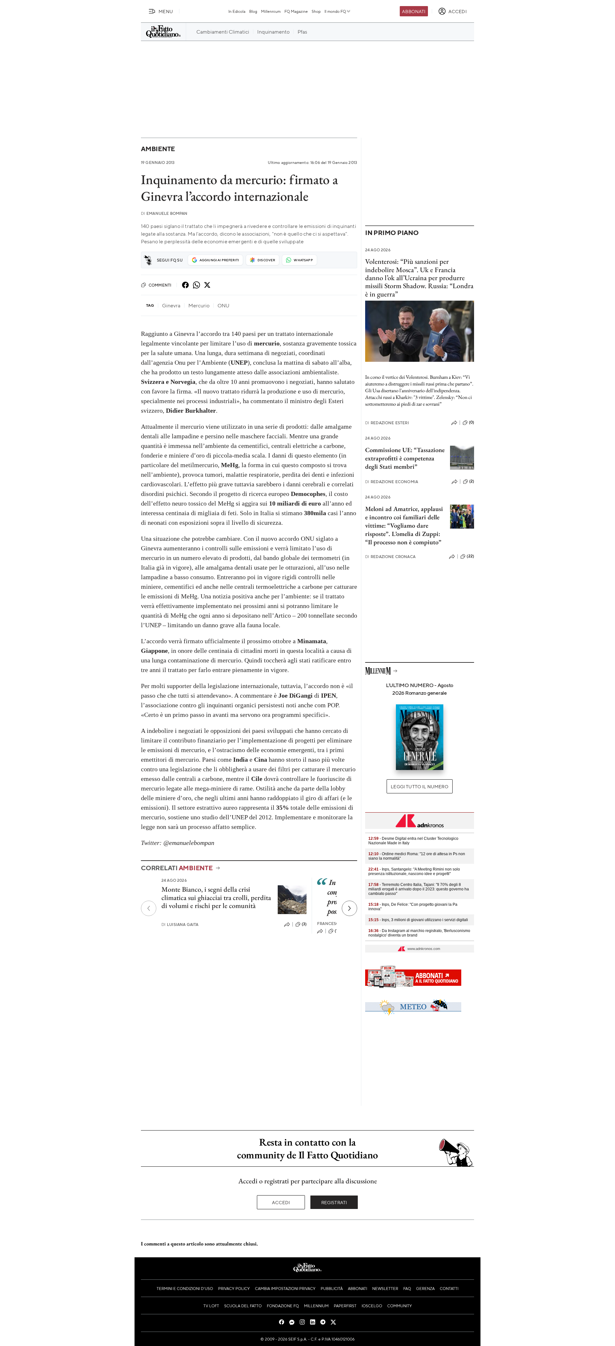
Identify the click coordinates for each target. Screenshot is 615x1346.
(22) (470, 556)
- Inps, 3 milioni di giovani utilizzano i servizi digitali (418, 920)
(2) (471, 481)
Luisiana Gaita (179, 924)
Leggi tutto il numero (419, 786)
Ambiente (158, 149)
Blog (253, 11)
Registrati (334, 1202)
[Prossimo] (349, 908)
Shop (316, 11)
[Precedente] (148, 908)
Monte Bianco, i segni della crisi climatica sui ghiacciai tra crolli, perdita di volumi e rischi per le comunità (216, 897)
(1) (337, 930)
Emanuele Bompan (164, 213)
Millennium (271, 11)
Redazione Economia (391, 481)
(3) (304, 924)
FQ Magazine (296, 11)
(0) (471, 422)
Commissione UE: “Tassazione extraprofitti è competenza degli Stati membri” (405, 458)
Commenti (160, 285)
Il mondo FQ (335, 11)
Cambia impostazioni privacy (285, 1288)
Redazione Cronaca (390, 556)
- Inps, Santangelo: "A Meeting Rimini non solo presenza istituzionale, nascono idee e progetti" (414, 871)
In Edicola (236, 11)
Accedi (281, 1202)
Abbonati (413, 11)
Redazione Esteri (387, 422)
